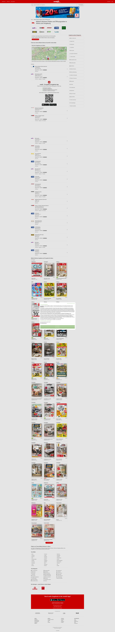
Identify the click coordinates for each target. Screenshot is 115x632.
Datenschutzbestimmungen (71, 303)
